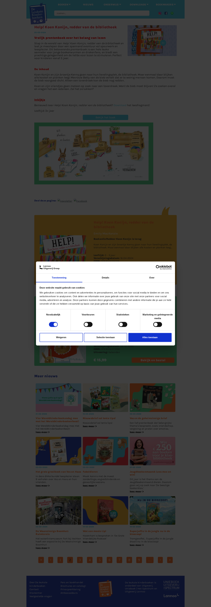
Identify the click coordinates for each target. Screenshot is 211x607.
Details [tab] (105, 277)
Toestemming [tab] (59, 277)
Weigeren (61, 337)
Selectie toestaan (105, 337)
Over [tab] (151, 277)
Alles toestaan (150, 337)
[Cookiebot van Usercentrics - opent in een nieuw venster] (158, 267)
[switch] (88, 324)
